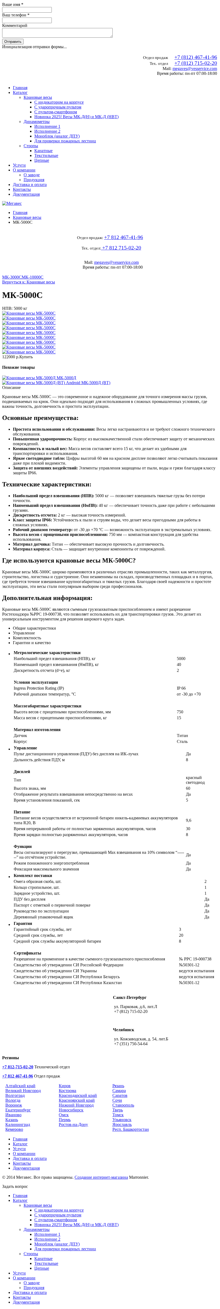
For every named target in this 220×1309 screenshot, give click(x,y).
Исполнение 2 (47, 131)
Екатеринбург (18, 1110)
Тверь (117, 1110)
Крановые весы (38, 97)
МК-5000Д (66, 377)
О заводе (32, 175)
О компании (24, 170)
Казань (11, 1119)
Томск (118, 1115)
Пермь (65, 1119)
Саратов (119, 1095)
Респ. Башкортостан (130, 1129)
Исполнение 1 (47, 126)
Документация (26, 194)
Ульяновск (121, 1119)
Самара (119, 1090)
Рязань (118, 1085)
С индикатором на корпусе (59, 102)
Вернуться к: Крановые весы (28, 282)
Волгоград (15, 1095)
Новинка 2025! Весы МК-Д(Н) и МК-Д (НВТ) (76, 116)
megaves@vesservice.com (195, 68)
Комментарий (14, 25)
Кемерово (14, 1129)
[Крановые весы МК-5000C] (29, 313)
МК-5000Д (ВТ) (95, 382)
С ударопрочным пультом (57, 107)
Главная (20, 87)
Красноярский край (77, 1100)
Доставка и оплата (30, 184)
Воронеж (13, 1105)
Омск (64, 1115)
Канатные (43, 150)
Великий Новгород (23, 1090)
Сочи (117, 1100)
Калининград (17, 1124)
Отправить (12, 42)
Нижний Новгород (76, 1105)
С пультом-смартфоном (55, 112)
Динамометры (37, 121)
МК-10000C (32, 277)
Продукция (34, 179)
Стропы (31, 145)
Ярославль (122, 1124)
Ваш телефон (16, 15)
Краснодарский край (78, 1095)
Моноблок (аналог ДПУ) (57, 136)
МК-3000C (12, 277)
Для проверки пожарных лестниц (65, 141)
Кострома (67, 1090)
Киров (65, 1085)
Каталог (20, 92)
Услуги (19, 165)
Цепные (41, 160)
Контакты (22, 189)
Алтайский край (20, 1085)
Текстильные (46, 155)
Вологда (12, 1100)
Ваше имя (12, 4)
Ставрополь (123, 1105)
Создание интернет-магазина (101, 1177)
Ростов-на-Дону (73, 1124)
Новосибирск (71, 1110)
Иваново (13, 1115)
